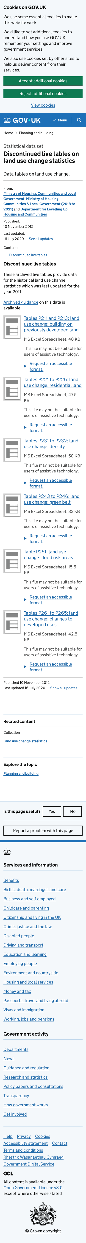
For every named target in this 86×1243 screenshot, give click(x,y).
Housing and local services (28, 982)
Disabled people (18, 935)
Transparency (16, 1095)
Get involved (15, 1114)
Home (8, 133)
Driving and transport (23, 945)
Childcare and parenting (26, 908)
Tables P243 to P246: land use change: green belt (52, 499)
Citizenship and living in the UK (32, 917)
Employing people (20, 963)
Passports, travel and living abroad (35, 1000)
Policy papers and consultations (33, 1086)
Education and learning (25, 954)
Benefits (11, 880)
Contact (59, 1143)
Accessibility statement (25, 1143)
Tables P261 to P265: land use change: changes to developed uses (51, 619)
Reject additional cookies (43, 93)
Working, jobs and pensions (28, 1019)
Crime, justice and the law (27, 926)
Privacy (24, 1136)
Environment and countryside (30, 972)
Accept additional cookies (43, 80)
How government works (25, 1104)
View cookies (43, 105)
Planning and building (36, 133)
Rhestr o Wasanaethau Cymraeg (33, 1157)
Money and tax (17, 991)
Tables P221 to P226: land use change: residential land (53, 382)
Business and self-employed (29, 898)
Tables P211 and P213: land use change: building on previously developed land (51, 324)
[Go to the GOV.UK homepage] (22, 120)
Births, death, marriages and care (34, 889)
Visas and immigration (23, 1009)
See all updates (41, 239)
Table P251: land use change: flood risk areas (48, 555)
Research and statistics (25, 1077)
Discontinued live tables (28, 255)
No (76, 811)
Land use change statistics (25, 741)
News (8, 1058)
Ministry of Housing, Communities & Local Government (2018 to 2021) (39, 204)
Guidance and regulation (26, 1067)
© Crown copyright (43, 1231)
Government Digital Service (28, 1164)
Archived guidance (20, 302)
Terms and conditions (23, 1150)
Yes (55, 811)
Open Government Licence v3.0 (33, 1187)
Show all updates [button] (63, 688)
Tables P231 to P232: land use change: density (51, 444)
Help (8, 1136)
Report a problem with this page (43, 830)
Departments (15, 1049)
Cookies (42, 1136)
